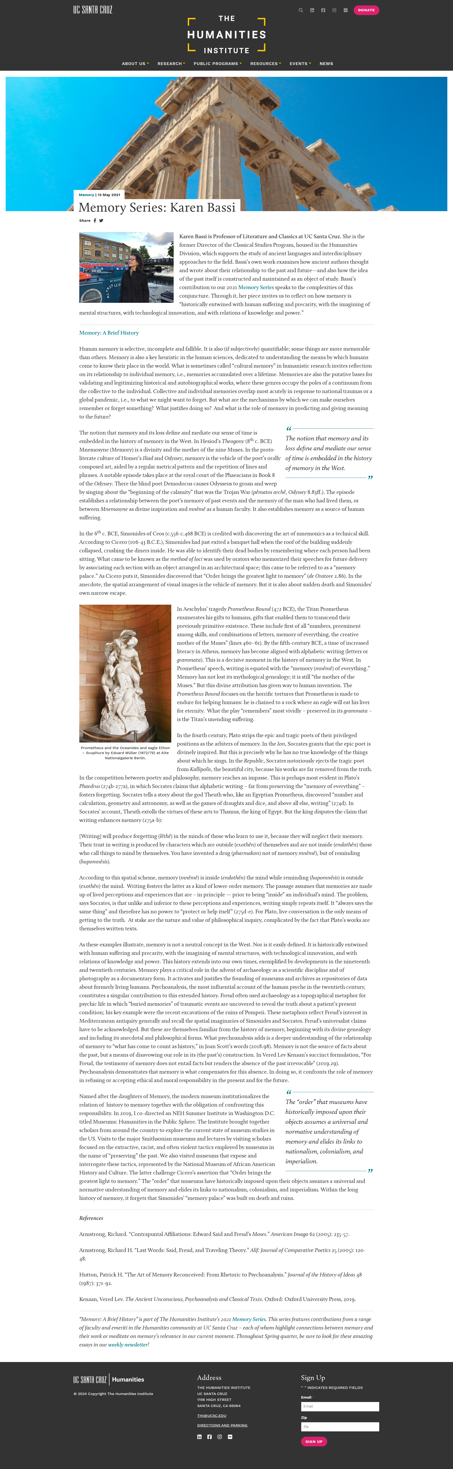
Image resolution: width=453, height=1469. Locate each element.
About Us (134, 63)
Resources (264, 63)
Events (299, 63)
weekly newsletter (128, 1344)
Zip (304, 1417)
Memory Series (256, 287)
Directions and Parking (222, 1425)
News (326, 63)
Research (170, 63)
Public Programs (216, 63)
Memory (86, 195)
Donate (366, 10)
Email (307, 1397)
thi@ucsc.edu (211, 1415)
